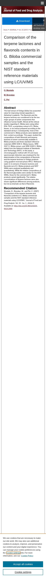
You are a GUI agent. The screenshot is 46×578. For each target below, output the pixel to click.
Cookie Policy (27, 556)
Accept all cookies (23, 564)
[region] (23, 555)
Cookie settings (13, 553)
